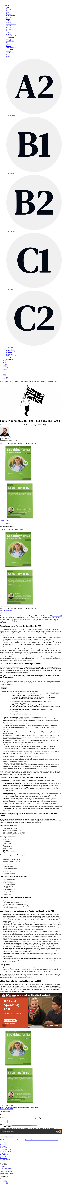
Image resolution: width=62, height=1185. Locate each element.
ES (4, 366)
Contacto (5, 364)
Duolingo (5, 361)
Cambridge (6, 5)
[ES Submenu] (6, 366)
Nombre (2, 1124)
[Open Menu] (0, 1178)
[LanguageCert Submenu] (12, 349)
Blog (4, 362)
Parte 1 (4, 619)
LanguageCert (7, 349)
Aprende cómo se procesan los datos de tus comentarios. (41, 1140)
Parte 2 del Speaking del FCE (49, 617)
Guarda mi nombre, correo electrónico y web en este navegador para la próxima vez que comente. (29, 1128)
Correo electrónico (5, 1126)
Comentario (3, 1123)
